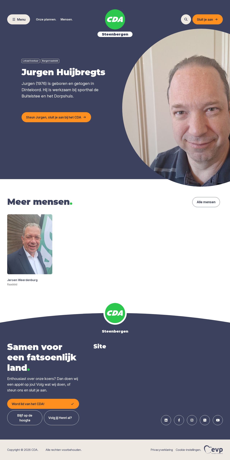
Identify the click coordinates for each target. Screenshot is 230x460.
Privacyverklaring (162, 450)
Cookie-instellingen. (188, 450)
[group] (29, 250)
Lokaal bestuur (30, 60)
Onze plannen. (46, 19)
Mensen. (67, 19)
